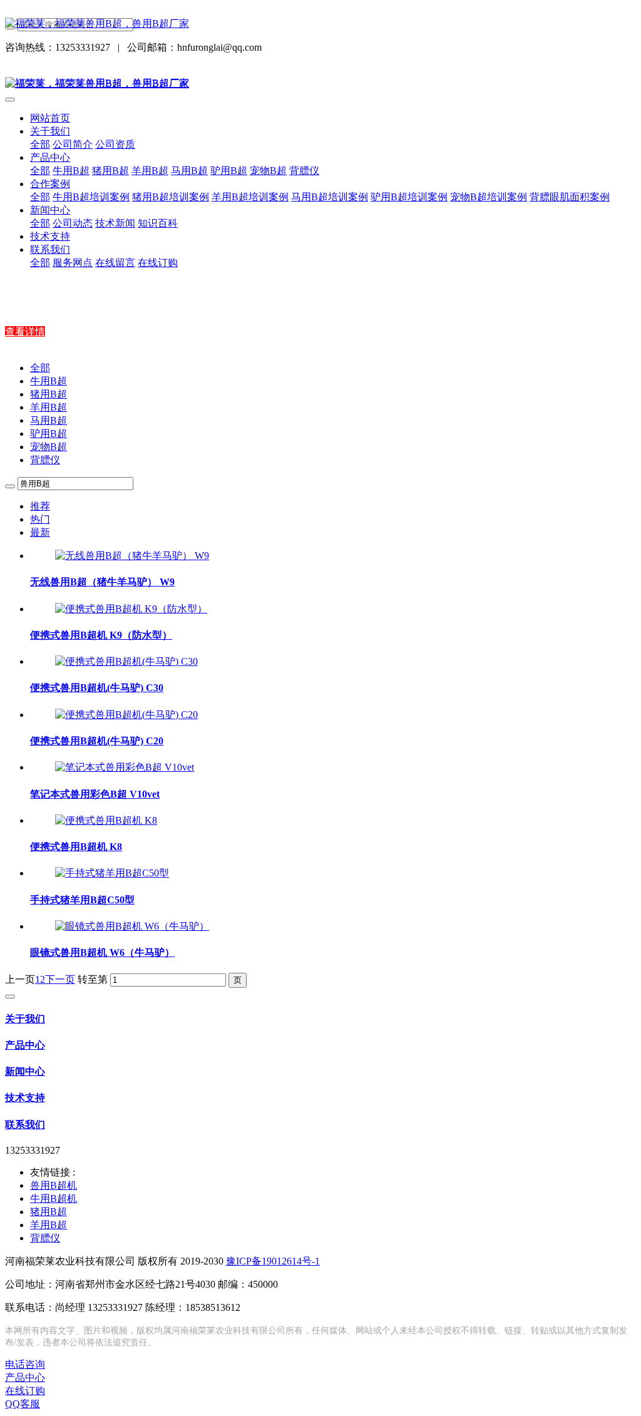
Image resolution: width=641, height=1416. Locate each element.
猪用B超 (48, 394)
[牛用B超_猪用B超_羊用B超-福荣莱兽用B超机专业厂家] (320, 24)
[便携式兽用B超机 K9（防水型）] (131, 608)
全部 (40, 144)
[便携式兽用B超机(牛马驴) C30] (126, 661)
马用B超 (48, 420)
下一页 (60, 979)
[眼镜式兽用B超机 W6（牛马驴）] (132, 926)
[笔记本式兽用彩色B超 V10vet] (124, 767)
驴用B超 (48, 433)
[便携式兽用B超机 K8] (106, 820)
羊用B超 (48, 407)
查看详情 (25, 331)
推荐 (40, 506)
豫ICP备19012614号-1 (273, 1261)
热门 (40, 519)
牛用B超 (48, 381)
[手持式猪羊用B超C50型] (112, 873)
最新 (40, 532)
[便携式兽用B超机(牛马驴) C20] (126, 714)
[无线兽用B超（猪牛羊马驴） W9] (132, 555)
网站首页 (50, 118)
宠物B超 (48, 446)
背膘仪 (45, 459)
